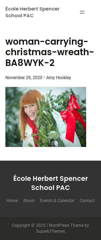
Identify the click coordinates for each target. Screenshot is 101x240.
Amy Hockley (58, 77)
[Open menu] (82, 12)
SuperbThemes (50, 231)
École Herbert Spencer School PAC (32, 12)
